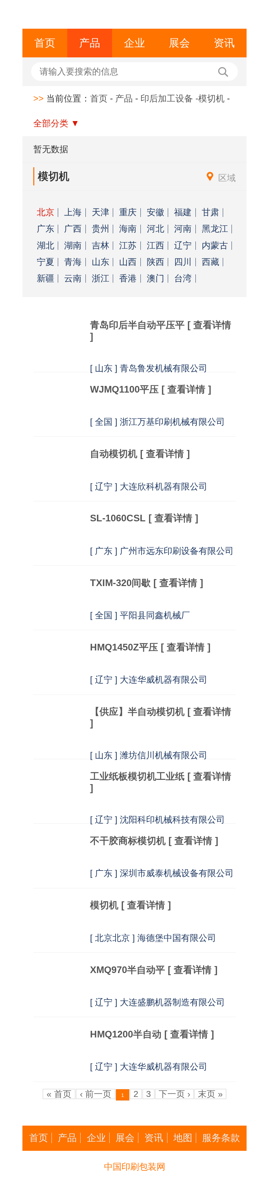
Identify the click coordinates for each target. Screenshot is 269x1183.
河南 (183, 229)
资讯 (224, 43)
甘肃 (210, 212)
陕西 (155, 262)
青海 (73, 262)
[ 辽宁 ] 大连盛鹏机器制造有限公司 (157, 1002)
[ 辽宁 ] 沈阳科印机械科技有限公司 (157, 819)
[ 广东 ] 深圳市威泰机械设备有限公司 (162, 873)
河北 (155, 229)
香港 (128, 278)
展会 (179, 43)
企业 (134, 43)
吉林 (100, 245)
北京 (45, 212)
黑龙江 (215, 229)
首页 (44, 43)
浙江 (100, 278)
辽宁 (183, 245)
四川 (183, 262)
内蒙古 (215, 245)
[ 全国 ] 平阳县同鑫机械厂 (140, 615)
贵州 (100, 229)
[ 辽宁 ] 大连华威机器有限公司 (148, 679)
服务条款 (221, 1138)
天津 (100, 212)
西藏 (210, 262)
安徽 (155, 212)
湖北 (45, 245)
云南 (73, 278)
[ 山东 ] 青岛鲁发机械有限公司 (148, 368)
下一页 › (174, 1094)
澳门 (155, 278)
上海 (73, 212)
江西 (155, 245)
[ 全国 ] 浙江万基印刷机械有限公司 (157, 422)
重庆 (128, 212)
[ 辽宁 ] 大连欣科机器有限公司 (148, 486)
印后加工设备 (166, 98)
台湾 (183, 278)
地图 (182, 1138)
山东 (100, 262)
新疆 (45, 278)
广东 (45, 229)
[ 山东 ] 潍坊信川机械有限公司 (148, 755)
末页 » (210, 1094)
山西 (128, 262)
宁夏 (45, 262)
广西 (73, 229)
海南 (128, 229)
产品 (89, 43)
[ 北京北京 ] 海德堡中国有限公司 (153, 938)
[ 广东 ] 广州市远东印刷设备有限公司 (162, 551)
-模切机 (210, 98)
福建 (183, 212)
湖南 (73, 245)
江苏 (128, 245)
